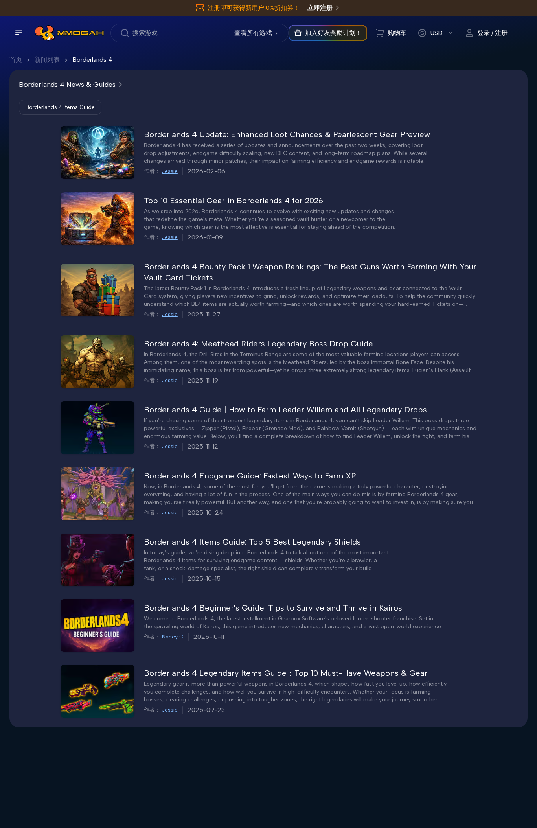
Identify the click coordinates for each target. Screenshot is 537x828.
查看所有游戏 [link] (253, 33)
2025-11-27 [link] (204, 314)
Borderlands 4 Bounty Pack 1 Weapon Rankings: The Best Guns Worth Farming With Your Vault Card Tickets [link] (310, 272)
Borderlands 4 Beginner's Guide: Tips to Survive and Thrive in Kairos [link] (273, 608)
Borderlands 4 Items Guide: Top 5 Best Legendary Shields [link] (252, 541)
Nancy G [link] (173, 636)
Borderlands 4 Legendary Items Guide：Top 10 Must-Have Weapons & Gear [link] (286, 673)
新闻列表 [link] (47, 59)
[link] (45, 33)
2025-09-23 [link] (206, 710)
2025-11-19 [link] (203, 380)
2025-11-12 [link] (203, 446)
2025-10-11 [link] (208, 636)
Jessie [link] (170, 171)
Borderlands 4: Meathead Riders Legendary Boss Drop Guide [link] (258, 343)
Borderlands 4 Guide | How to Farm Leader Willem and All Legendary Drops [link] (285, 409)
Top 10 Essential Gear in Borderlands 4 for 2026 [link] (233, 200)
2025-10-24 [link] (205, 512)
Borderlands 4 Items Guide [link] (60, 107)
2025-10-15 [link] (204, 578)
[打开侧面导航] (18, 32)
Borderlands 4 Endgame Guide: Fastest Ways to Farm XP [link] (250, 475)
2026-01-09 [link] (205, 237)
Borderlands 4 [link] (92, 59)
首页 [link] (15, 59)
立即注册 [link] (320, 7)
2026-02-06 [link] (206, 171)
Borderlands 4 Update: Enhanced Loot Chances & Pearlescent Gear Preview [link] (287, 134)
